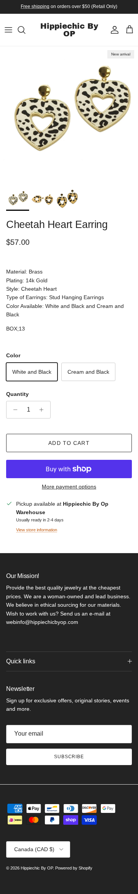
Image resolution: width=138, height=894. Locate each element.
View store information (36, 530)
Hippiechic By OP (37, 868)
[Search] (25, 29)
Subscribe (69, 756)
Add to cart (68, 443)
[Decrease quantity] (13, 409)
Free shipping (35, 6)
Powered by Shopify (73, 868)
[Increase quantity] (43, 409)
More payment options (69, 487)
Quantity (17, 394)
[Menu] (8, 29)
